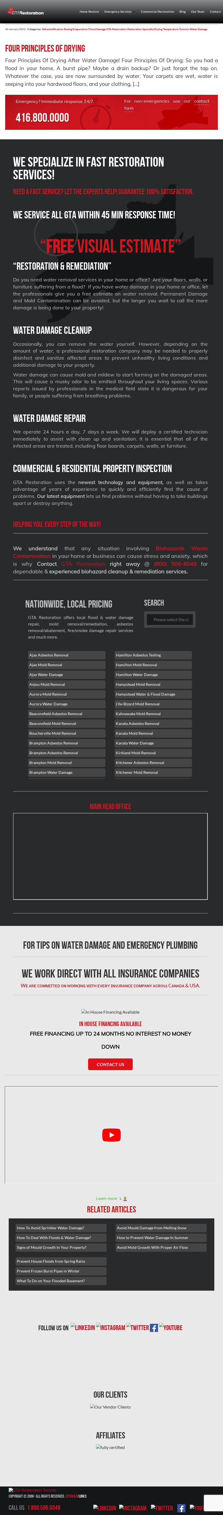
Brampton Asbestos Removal (53, 743)
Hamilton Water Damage (137, 674)
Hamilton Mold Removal (136, 664)
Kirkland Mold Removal (136, 752)
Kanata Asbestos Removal (137, 723)
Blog (182, 11)
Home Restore (89, 11)
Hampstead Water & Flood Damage (145, 694)
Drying (68, 29)
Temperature (170, 29)
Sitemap (71, 1496)
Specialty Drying (152, 29)
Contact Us (110, 1064)
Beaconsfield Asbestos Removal (55, 713)
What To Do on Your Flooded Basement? (51, 1280)
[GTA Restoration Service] (28, 11)
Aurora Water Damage (48, 704)
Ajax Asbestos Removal (49, 655)
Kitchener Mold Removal (137, 772)
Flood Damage (97, 29)
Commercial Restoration (157, 11)
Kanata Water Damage (135, 743)
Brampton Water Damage (50, 772)
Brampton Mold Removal (50, 762)
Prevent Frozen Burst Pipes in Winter (48, 1271)
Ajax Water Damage (46, 674)
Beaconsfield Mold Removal (52, 723)
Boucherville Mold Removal (52, 733)
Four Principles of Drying (45, 48)
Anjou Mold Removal (47, 684)
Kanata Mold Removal (134, 733)
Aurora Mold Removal (48, 694)
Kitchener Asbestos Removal (140, 762)
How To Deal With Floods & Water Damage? (54, 1237)
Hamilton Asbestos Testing (138, 655)
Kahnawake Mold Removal (138, 713)
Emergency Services (118, 11)
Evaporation (80, 29)
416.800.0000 (42, 117)
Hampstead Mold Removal (138, 684)
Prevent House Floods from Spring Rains (51, 1261)
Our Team (198, 11)
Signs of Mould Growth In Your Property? (51, 1247)
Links (82, 1496)
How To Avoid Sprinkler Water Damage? (50, 1227)
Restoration (134, 29)
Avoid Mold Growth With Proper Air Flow (152, 1247)
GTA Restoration (116, 29)
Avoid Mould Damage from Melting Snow (152, 1227)
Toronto (184, 29)
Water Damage (198, 29)
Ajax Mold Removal (45, 664)
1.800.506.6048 (43, 1507)
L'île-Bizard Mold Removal (138, 704)
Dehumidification (52, 29)
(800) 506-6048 (175, 563)
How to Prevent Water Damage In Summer (152, 1237)
